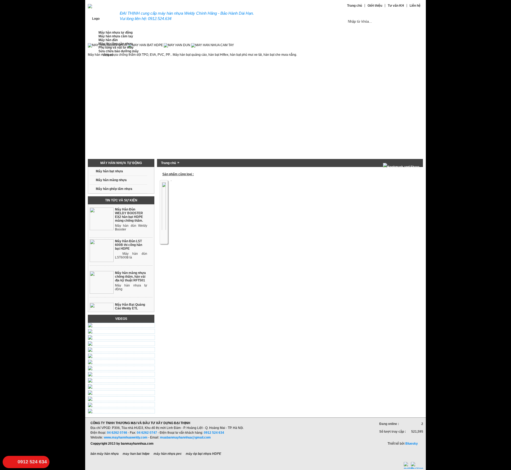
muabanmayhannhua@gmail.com (185, 437)
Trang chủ (168, 163)
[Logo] (94, 19)
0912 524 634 (32, 461)
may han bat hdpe (136, 454)
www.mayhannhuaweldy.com (125, 437)
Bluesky (411, 443)
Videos (121, 319)
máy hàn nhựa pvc (168, 454)
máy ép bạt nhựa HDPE (203, 454)
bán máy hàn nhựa (104, 454)
